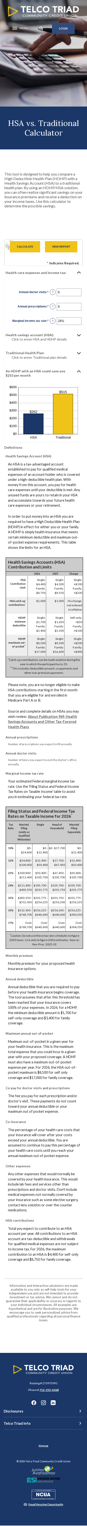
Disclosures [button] (13, 1411)
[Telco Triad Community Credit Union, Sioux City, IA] (43, 11)
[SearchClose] (41, 28)
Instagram (43, 1402)
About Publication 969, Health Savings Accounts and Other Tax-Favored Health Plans (42, 722)
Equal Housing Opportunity (46, 1504)
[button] (43, 272)
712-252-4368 (49, 1390)
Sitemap (43, 1445)
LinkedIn (53, 1402)
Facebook (33, 1402)
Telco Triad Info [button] (17, 1423)
